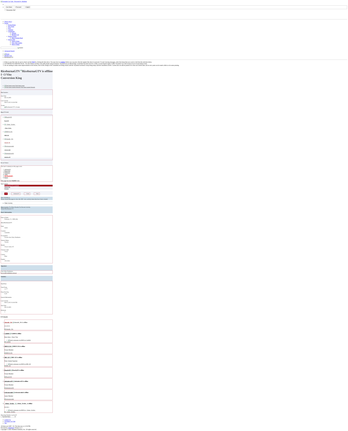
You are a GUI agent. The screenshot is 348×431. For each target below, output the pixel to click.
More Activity (5, 207)
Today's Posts (15, 41)
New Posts (11, 26)
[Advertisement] (22, 16)
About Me (7, 187)
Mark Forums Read (17, 38)
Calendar (10, 30)
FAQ (9, 28)
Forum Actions (12, 36)
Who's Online (15, 44)
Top (5, 423)
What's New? (8, 21)
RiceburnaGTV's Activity (11, 185)
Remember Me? (11, 10)
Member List (15, 34)
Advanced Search (9, 51)
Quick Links (11, 39)
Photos (37, 193)
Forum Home (12, 25)
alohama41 (7, 169)
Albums (14, 33)
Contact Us (7, 420)
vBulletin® (11, 428)
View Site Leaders (17, 43)
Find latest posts (19, 85)
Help (5, 4)
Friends (6, 189)
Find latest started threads (27, 87)
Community (11, 31)
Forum (6, 23)
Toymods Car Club (9, 421)
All (6, 193)
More (2, 112)
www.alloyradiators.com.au (9, 273)
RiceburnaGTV (16, 193)
